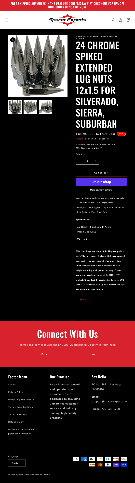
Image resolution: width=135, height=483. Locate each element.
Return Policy (15, 392)
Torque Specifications (20, 407)
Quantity (80, 154)
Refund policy (16, 422)
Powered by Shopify (40, 475)
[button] (7, 20)
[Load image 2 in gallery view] (30, 107)
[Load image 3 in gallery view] (45, 107)
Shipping (80, 139)
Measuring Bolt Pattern (21, 399)
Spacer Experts (23, 475)
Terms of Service (17, 414)
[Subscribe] (93, 354)
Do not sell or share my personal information (21, 431)
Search (12, 384)
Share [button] (83, 299)
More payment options (101, 190)
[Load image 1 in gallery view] (15, 107)
